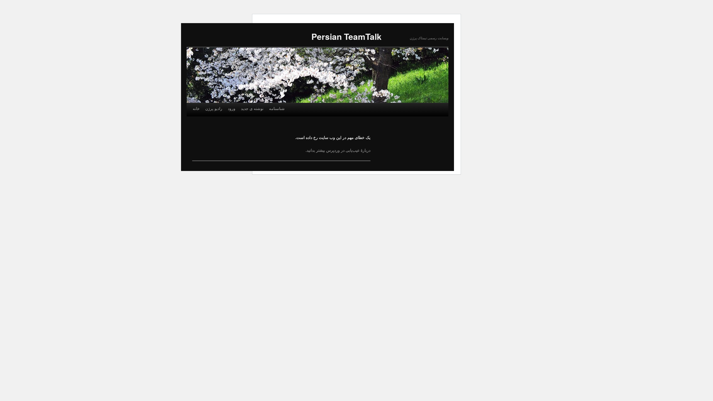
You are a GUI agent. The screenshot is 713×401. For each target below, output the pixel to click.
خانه (196, 108)
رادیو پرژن (213, 108)
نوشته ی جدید (252, 108)
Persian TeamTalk (346, 36)
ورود (231, 108)
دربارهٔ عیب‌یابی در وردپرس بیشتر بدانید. (338, 150)
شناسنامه (277, 108)
